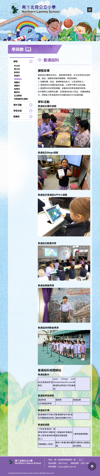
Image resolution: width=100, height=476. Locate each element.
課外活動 (17, 104)
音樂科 (17, 88)
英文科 (17, 69)
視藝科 (17, 85)
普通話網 (77, 399)
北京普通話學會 (45, 403)
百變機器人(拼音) (45, 444)
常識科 (17, 75)
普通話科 (18, 79)
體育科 (17, 92)
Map (81, 459)
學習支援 (17, 110)
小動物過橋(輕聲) (80, 433)
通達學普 (42, 399)
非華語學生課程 (21, 98)
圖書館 (16, 116)
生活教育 (18, 95)
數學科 (17, 72)
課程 (15, 61)
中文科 (17, 65)
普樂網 (58, 399)
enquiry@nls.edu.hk (67, 466)
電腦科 (17, 82)
